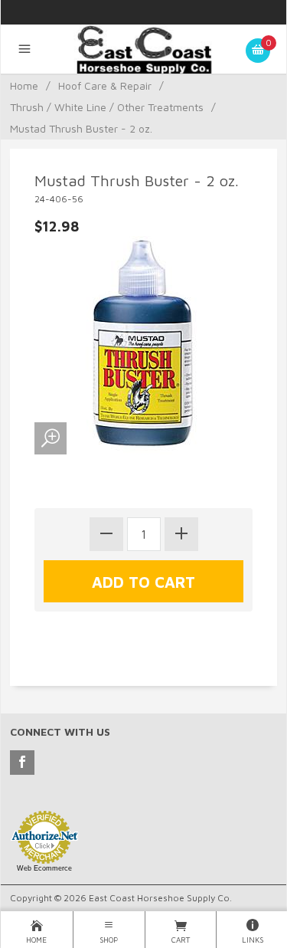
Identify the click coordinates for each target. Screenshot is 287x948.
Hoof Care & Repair (105, 85)
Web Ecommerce (44, 868)
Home (24, 85)
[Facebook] (22, 762)
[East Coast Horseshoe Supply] (143, 54)
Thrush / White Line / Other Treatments (107, 106)
